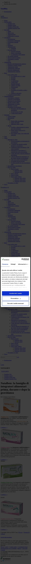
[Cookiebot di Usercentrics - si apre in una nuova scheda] (22, 259)
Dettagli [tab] (13, 264)
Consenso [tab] (5, 264)
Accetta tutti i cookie (15, 293)
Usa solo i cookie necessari (15, 303)
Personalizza (14, 298)
